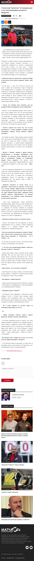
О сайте (3, 558)
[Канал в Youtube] (31, 547)
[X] (9, 22)
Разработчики (10, 558)
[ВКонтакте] (2, 22)
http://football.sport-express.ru (14, 350)
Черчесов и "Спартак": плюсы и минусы (12, 465)
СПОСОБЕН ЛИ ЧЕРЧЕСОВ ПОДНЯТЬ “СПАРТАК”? (15, 519)
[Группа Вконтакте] (27, 547)
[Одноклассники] (6, 22)
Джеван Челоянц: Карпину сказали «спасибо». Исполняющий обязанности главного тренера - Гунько (15, 435)
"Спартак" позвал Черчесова (9, 492)
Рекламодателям (19, 558)
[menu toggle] (31, 2)
